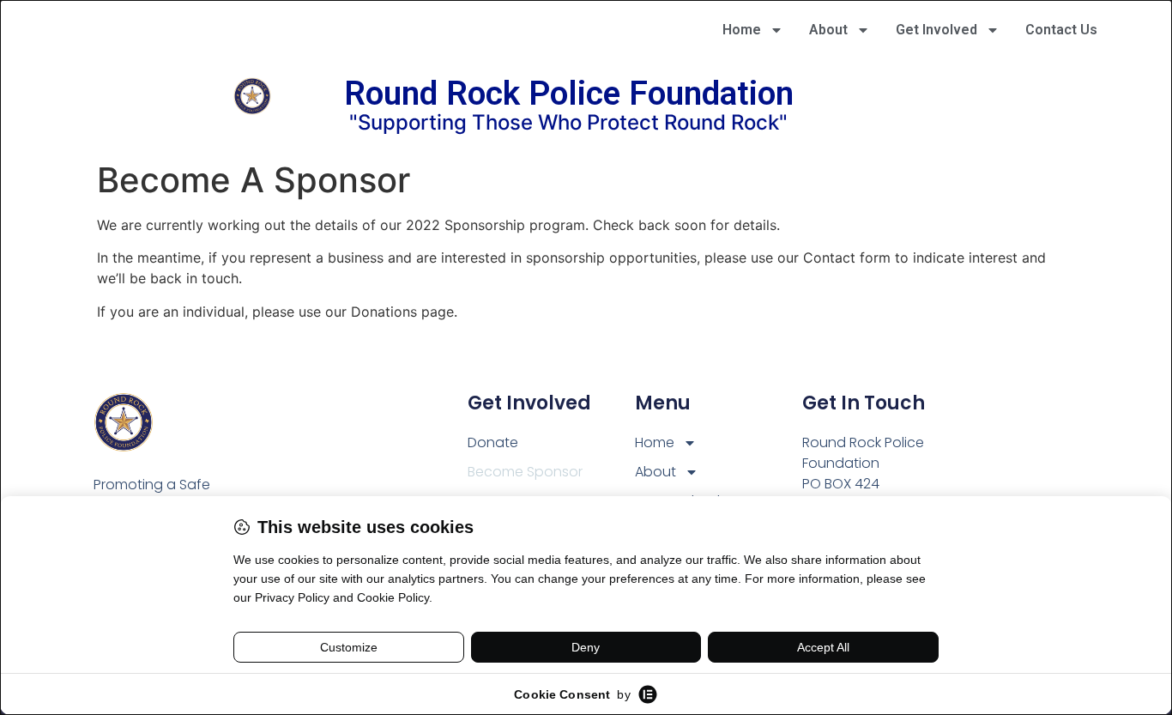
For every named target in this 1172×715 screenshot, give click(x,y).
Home (741, 29)
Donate (493, 442)
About (828, 29)
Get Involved (936, 29)
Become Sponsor (525, 472)
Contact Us (1061, 29)
